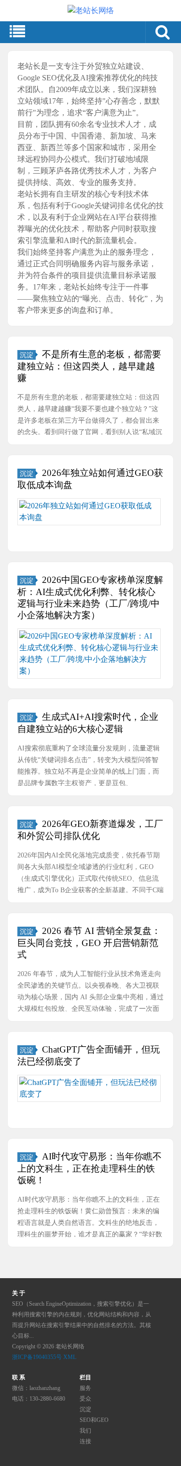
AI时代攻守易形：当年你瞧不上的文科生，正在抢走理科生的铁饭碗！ (89, 1168)
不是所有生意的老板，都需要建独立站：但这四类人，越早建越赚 (89, 366)
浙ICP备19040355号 (37, 1357)
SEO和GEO (94, 1420)
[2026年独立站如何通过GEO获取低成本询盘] (89, 511)
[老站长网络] (90, 10)
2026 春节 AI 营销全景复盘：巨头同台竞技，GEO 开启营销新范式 (89, 943)
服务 (85, 1388)
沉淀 (26, 355)
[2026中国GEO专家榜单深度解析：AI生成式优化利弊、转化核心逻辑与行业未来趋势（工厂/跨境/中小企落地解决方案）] (89, 653)
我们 (85, 1430)
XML (69, 1357)
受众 (85, 1398)
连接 (85, 1441)
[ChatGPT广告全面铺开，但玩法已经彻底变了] (89, 1088)
